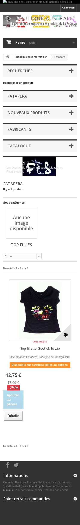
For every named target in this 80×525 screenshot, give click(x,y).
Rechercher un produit (18, 82)
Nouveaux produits (28, 112)
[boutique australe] (40, 21)
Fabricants (19, 129)
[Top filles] (21, 223)
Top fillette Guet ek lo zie (40, 348)
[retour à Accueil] (8, 57)
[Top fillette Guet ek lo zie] (40, 310)
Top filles (21, 244)
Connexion (68, 7)
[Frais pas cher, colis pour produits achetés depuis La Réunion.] (40, 2)
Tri (5, 256)
